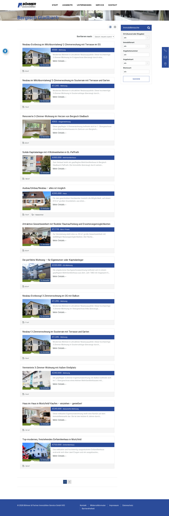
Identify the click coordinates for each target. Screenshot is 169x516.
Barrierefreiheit (88, 509)
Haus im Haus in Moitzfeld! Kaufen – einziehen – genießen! (52, 403)
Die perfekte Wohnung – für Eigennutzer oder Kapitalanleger (52, 260)
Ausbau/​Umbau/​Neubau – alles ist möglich (43, 188)
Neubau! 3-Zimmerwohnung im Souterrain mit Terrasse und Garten (55, 331)
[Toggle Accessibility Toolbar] (5, 51)
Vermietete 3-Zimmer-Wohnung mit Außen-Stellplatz (49, 367)
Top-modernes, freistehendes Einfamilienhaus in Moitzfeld (51, 439)
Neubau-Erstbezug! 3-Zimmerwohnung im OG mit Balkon (50, 295)
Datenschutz (127, 505)
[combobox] (136, 38)
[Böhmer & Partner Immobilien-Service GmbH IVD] (27, 6)
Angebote (67, 5)
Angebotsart (128, 59)
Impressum (114, 505)
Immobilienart (128, 42)
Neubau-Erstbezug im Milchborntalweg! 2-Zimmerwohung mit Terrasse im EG (61, 44)
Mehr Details (59, 61)
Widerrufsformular (98, 505)
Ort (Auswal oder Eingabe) (133, 34)
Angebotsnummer (130, 51)
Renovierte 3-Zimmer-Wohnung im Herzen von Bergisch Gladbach (55, 116)
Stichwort (127, 68)
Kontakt (112, 5)
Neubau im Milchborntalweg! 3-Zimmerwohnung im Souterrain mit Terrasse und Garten (66, 80)
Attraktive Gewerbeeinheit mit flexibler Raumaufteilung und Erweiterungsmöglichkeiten (66, 224)
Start (55, 5)
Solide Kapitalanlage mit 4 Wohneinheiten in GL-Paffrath (50, 152)
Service (100, 5)
